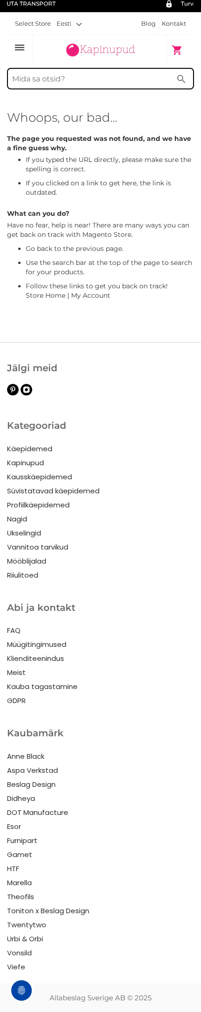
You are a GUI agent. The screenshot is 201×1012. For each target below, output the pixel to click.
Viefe (16, 967)
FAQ (14, 630)
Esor (14, 826)
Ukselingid (24, 533)
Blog (148, 23)
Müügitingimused (36, 644)
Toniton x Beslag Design (48, 911)
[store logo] (100, 49)
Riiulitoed (22, 575)
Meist (16, 672)
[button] (69, 23)
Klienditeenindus (35, 658)
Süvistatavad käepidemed (53, 491)
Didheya (21, 798)
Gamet (19, 854)
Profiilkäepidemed (38, 505)
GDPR (16, 700)
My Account (90, 295)
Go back (39, 248)
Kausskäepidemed (39, 477)
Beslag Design (31, 784)
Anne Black (25, 756)
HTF (13, 868)
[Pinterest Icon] (13, 393)
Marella (19, 882)
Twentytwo (26, 925)
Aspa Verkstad (32, 770)
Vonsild (19, 953)
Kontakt (174, 23)
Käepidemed (29, 449)
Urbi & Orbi (25, 939)
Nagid (17, 519)
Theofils (20, 897)
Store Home (45, 295)
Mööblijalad (26, 561)
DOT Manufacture (37, 812)
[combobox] (100, 78)
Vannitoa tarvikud (37, 547)
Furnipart (22, 840)
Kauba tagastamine (42, 686)
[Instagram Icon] (26, 393)
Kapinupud (25, 463)
